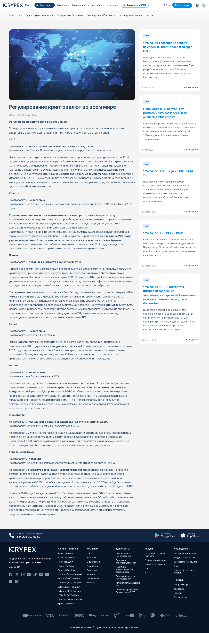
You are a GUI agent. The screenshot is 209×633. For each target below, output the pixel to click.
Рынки (28, 5)
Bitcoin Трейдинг (66, 553)
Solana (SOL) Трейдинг (69, 587)
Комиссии (179, 589)
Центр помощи (181, 584)
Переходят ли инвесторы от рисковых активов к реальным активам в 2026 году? (165, 113)
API (146, 573)
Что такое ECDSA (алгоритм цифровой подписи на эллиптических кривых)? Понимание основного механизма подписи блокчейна (169, 295)
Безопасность (180, 597)
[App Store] (190, 535)
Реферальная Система (156, 560)
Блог (20, 15)
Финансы (62, 5)
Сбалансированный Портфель (155, 554)
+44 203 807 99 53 (28, 536)
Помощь (111, 5)
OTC (147, 568)
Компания (77, 5)
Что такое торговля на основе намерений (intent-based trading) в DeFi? (167, 47)
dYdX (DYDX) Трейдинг (69, 595)
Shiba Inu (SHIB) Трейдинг (70, 574)
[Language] (197, 5)
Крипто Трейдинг (66, 603)
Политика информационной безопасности (124, 569)
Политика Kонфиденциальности (126, 561)
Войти (166, 5)
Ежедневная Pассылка (69, 15)
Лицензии (92, 570)
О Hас (90, 553)
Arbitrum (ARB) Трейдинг (69, 578)
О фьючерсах (93, 562)
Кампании (92, 557)
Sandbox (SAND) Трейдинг (70, 599)
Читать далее (191, 87)
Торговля (45, 5)
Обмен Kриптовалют (155, 564)
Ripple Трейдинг (65, 562)
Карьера (91, 574)
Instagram (23, 574)
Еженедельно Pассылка (101, 15)
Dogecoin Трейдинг (67, 570)
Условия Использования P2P (128, 584)
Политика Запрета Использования (125, 577)
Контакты (91, 582)
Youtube (29, 574)
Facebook (11, 574)
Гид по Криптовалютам (39, 15)
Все (11, 15)
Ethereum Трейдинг (67, 557)
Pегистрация (182, 5)
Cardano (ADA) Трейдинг (70, 582)
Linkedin (47, 574)
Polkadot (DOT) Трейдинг (70, 591)
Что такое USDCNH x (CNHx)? (164, 233)
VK (11, 581)
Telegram (35, 574)
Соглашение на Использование (123, 554)
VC (17, 581)
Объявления (93, 578)
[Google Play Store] (165, 535)
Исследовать (95, 5)
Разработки (92, 566)
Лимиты (178, 593)
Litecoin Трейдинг (66, 566)
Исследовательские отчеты (136, 15)
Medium (41, 574)
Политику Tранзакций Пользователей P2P (127, 590)
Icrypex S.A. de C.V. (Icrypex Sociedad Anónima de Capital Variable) (30, 560)
